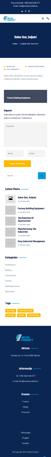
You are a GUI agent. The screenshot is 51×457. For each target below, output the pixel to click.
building (11, 311)
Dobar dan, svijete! (27, 197)
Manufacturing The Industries (27, 231)
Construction (10, 275)
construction (25, 311)
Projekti (25, 438)
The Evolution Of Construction (26, 220)
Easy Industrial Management (31, 241)
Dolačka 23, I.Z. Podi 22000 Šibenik (25, 355)
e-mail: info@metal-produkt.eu (25, 381)
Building (8, 270)
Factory (8, 281)
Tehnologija (25, 432)
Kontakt (25, 443)
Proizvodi (25, 412)
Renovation (10, 291)
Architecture (10, 265)
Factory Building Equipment (31, 208)
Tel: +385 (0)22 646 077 (25, 376)
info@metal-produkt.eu (28, 6)
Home (15, 44)
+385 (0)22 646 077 (32, 3)
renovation (34, 315)
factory (10, 315)
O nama (25, 401)
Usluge (25, 407)
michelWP (11, 66)
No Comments (13, 69)
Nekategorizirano (36, 66)
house (21, 315)
